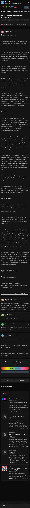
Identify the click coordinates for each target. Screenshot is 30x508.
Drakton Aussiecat (12, 409)
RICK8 (6, 314)
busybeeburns (8, 31)
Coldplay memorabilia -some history (17, 435)
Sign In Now (15, 372)
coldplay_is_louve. (9, 335)
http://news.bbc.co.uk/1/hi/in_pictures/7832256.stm (14, 294)
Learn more (3, 2)
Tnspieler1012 (8, 299)
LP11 (10, 397)
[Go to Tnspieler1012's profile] (2, 300)
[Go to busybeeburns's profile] (2, 24)
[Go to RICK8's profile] (2, 315)
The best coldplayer (13, 471)
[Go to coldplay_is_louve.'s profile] (2, 335)
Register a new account (15, 368)
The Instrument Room (14, 415)
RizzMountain (11, 400)
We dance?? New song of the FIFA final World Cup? (18, 469)
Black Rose (7, 323)
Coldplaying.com (12, 450)
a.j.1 (9, 437)
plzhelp (10, 428)
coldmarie (11, 462)
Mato (10, 453)
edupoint (11, 478)
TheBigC (10, 420)
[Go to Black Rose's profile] (2, 324)
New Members (12, 432)
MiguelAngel (11, 446)
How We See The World (22, 24)
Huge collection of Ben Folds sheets (16, 417)
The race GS (12, 452)
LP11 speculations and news (16, 399)
